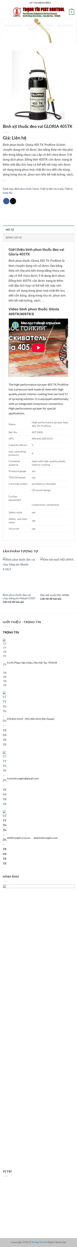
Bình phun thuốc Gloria (27, 188)
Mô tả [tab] (10, 229)
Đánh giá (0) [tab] (14, 237)
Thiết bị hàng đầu (39, 25)
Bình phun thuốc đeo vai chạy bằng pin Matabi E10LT (19, 596)
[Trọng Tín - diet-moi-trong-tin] (38, 12)
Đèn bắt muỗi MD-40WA (54, 595)
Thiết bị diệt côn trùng (51, 188)
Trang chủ (12, 25)
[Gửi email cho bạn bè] (13, 201)
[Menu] (5, 12)
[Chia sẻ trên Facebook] (6, 201)
